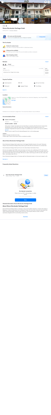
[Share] (49, 2)
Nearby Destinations (7, 107)
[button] (7, 101)
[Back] (2, 2)
